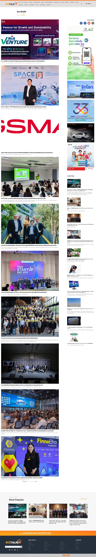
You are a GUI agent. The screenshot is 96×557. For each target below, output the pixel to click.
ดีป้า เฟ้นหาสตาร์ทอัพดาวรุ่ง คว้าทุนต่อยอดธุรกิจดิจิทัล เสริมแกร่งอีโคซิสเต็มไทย (19, 338)
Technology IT (57, 2)
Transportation (37, 2)
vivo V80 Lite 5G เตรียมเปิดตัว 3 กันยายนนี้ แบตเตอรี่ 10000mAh (80, 343)
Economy (30, 2)
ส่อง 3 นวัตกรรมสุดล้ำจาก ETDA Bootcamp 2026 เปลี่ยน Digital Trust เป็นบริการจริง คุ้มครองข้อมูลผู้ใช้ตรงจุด (80, 190)
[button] (81, 3)
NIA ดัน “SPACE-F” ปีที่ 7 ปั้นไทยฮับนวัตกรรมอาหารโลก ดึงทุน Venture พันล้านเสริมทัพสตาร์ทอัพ (23, 107)
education (26, 4)
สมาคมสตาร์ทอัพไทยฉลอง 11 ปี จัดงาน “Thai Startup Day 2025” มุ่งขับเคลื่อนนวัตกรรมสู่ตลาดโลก (24, 292)
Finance (42, 2)
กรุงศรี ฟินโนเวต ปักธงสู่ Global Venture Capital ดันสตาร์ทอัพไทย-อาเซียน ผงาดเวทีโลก (21, 478)
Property (67, 2)
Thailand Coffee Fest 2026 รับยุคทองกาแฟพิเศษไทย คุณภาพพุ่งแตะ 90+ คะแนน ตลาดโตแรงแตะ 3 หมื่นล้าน (80, 259)
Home (19, 2)
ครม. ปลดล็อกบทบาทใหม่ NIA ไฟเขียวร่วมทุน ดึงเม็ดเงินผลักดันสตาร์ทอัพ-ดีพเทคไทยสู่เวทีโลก (23, 61)
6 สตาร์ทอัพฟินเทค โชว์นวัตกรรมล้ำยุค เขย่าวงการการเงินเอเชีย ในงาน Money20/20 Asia (22, 385)
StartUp (62, 2)
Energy (77, 2)
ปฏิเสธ (68, 555)
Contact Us (49, 4)
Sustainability (32, 4)
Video (37, 4)
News (22, 2)
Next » (36, 481)
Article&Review (42, 4)
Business (26, 2)
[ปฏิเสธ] (94, 555)
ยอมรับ (64, 555)
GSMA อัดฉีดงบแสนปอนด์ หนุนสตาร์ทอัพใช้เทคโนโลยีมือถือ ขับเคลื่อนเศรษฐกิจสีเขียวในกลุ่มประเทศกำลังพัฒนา (27, 152)
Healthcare (20, 4)
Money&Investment (49, 2)
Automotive (72, 2)
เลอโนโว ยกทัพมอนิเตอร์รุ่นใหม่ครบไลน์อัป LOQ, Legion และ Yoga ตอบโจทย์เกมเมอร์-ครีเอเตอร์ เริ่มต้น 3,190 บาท (80, 292)
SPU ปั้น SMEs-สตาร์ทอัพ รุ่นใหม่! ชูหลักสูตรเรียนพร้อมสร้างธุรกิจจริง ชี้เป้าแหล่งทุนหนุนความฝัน (23, 198)
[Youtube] (89, 3)
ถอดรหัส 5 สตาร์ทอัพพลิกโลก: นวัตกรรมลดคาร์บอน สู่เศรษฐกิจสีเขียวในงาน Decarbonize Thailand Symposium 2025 (28, 245)
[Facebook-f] (81, 23)
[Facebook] (86, 3)
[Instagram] (87, 3)
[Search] (21, 547)
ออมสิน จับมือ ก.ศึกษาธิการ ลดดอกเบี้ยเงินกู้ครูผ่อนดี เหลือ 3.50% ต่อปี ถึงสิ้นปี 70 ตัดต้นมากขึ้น (57, 522)
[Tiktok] (90, 3)
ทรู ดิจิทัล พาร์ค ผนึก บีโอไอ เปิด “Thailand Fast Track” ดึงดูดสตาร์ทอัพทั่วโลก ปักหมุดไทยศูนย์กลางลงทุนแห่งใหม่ (27, 431)
